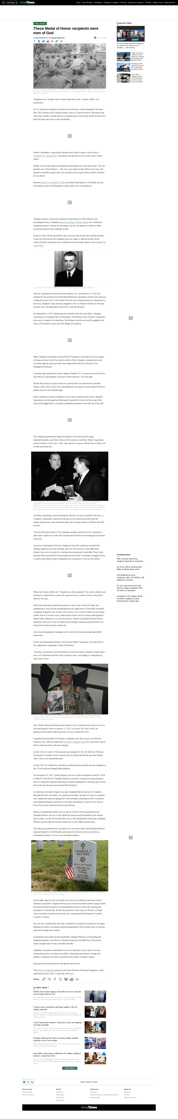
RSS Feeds (60, 1097)
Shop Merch (60, 1100)
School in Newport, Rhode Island (74, 222)
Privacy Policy (27, 1092)
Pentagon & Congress (111, 2)
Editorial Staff (94, 1097)
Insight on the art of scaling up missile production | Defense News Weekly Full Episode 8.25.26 (137, 56)
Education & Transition (136, 2)
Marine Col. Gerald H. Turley (52, 182)
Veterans (148, 2)
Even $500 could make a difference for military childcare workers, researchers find (57, 1054)
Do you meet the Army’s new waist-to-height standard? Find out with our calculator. (129, 588)
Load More (70, 1068)
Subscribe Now (169, 2)
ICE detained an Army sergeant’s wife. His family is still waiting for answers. (130, 577)
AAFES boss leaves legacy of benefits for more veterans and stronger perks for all (57, 993)
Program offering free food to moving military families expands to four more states (55, 1039)
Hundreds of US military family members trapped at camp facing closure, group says (129, 598)
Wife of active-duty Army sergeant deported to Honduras (130, 560)
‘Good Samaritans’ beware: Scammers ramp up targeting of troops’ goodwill (57, 1023)
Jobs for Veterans (130, 1097)
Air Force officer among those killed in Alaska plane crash (129, 568)
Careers (127, 1095)
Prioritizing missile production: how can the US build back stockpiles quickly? (137, 66)
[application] (131, 34)
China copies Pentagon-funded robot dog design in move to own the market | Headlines (137, 78)
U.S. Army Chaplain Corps (74, 742)
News (78, 2)
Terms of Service (28, 1095)
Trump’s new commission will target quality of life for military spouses (55, 1008)
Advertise (93, 1092)
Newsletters (60, 1095)
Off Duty (123, 2)
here (72, 973)
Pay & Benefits (87, 2)
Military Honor (158, 2)
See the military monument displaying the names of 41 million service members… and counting (130, 46)
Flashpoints (98, 2)
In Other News (40, 988)
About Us (127, 1092)
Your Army (40, 24)
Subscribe (59, 1092)
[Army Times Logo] (27, 2)
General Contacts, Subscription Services (104, 1095)
